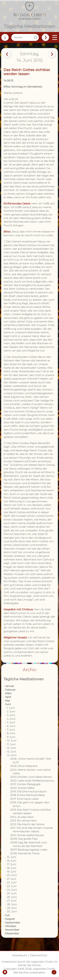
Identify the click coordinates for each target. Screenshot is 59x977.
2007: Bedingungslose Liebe (28, 849)
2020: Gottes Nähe (22, 787)
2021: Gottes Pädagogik (25, 784)
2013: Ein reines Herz (23, 820)
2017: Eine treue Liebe (24, 798)
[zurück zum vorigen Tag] (7, 54)
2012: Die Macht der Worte (27, 824)
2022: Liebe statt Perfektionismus (32, 780)
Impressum (19, 955)
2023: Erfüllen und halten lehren (31, 776)
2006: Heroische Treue (24, 853)
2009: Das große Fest (24, 838)
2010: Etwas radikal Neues (27, 835)
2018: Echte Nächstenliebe (27, 795)
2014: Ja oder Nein (22, 817)
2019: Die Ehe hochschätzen (28, 791)
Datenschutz (38, 955)
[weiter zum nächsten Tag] (51, 54)
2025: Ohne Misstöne (24, 766)
